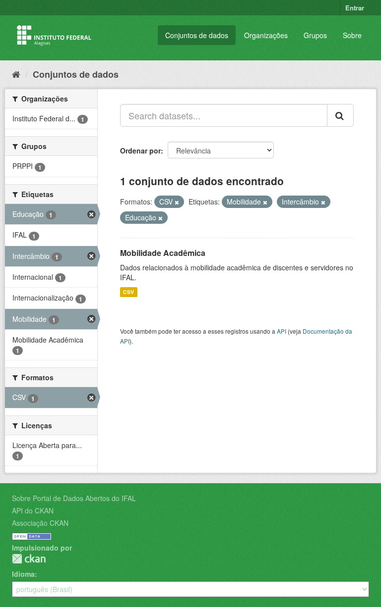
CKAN (29, 559)
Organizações (266, 35)
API (281, 331)
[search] (340, 115)
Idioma (23, 574)
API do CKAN (33, 510)
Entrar (354, 7)
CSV (128, 292)
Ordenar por (140, 150)
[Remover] (177, 202)
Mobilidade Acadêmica (162, 252)
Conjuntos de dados (196, 35)
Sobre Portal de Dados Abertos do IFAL (74, 498)
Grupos (315, 35)
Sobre (352, 35)
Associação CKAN (40, 523)
